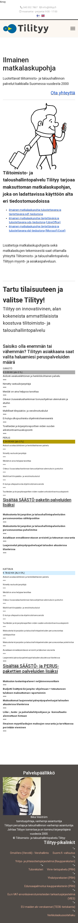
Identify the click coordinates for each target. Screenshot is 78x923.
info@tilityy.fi (49, 7)
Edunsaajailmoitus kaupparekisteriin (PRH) (49, 886)
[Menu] (72, 28)
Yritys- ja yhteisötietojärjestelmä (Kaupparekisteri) (45, 861)
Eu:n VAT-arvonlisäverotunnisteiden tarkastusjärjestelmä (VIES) (41, 896)
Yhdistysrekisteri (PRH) (61, 877)
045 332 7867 (30, 7)
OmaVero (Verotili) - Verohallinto (29, 852)
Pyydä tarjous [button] (24, 561)
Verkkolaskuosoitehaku (61, 915)
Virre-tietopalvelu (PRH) (61, 869)
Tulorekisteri (35, 869)
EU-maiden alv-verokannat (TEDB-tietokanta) (48, 906)
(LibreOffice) (53, 222)
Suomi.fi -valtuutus (64, 852)
